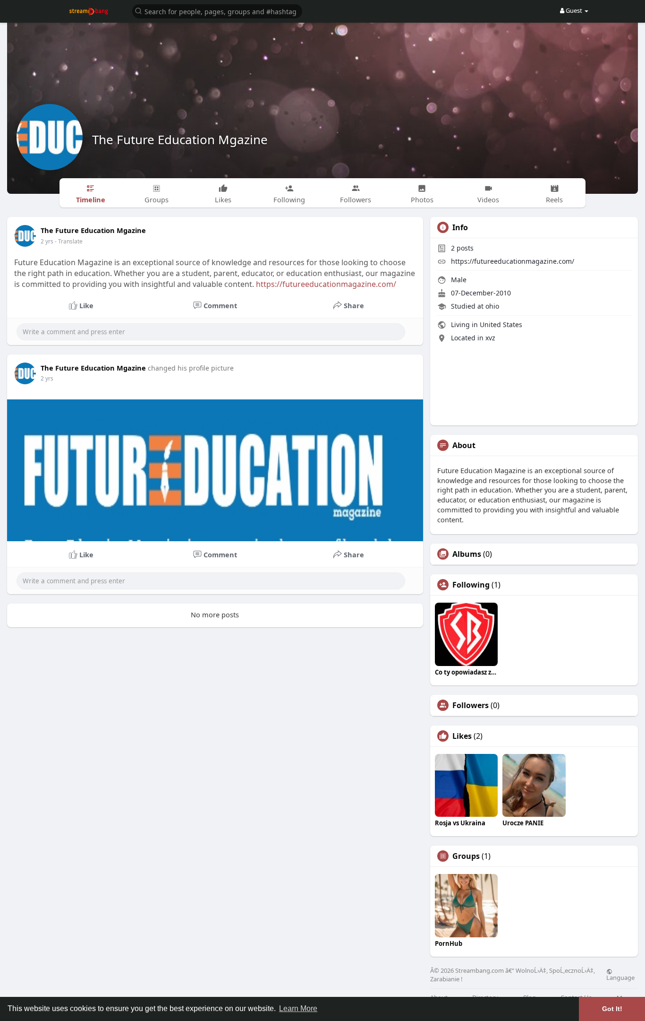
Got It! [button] (612, 1008)
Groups (466, 856)
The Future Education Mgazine (180, 139)
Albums (466, 554)
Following (471, 584)
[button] (217, 10)
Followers (470, 705)
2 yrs (47, 241)
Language (620, 977)
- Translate (69, 241)
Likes (462, 736)
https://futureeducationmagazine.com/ (326, 284)
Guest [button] (574, 10)
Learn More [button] (298, 1008)
